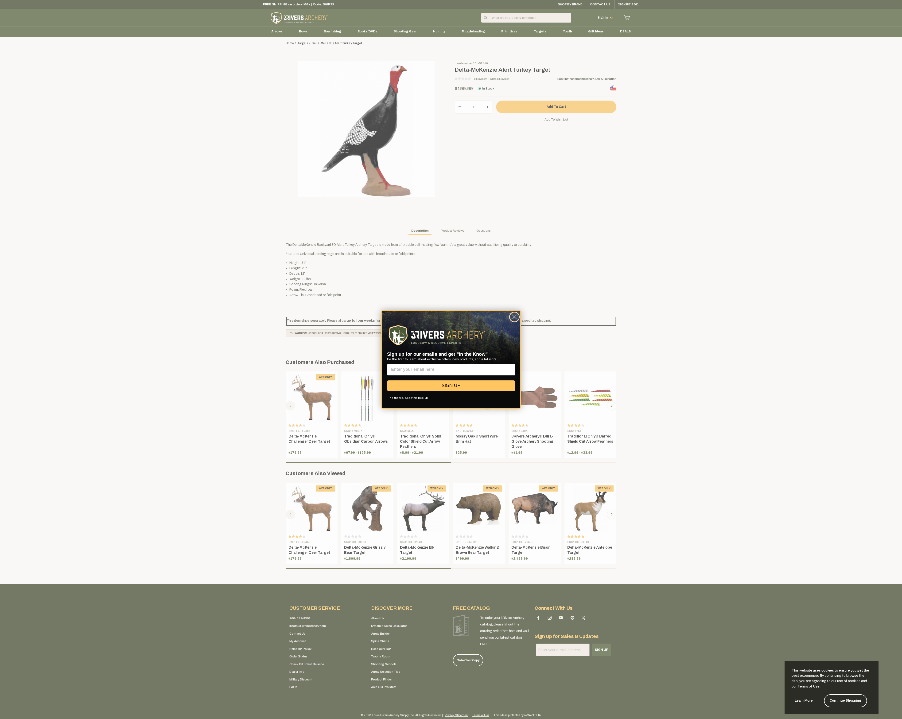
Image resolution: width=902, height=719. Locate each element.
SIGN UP (451, 385)
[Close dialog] (514, 317)
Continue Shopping (845, 700)
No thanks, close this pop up (408, 398)
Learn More (804, 700)
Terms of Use (808, 686)
